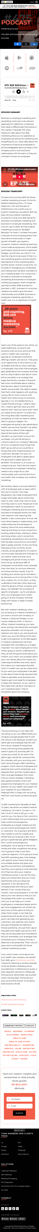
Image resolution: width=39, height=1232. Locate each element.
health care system (20, 1042)
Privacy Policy (31, 1228)
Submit (19, 1113)
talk (34, 1055)
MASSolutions (22, 1226)
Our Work (4, 1190)
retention (9, 1052)
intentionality (13, 1045)
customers (13, 1035)
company (30, 1031)
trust (16, 1059)
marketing (29, 1045)
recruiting (29, 1049)
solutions (22, 1052)
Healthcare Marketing (8, 1171)
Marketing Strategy (13, 1026)
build (8, 1031)
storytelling (11, 1055)
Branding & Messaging (9, 1178)
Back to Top (18, 1130)
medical (10, 1049)
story (33, 1052)
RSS (22, 1219)
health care (20, 1038)
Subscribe (32, 7)
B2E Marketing (6, 1175)
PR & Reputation (7, 1182)
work (25, 1059)
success (24, 1055)
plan (18, 1049)
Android (14, 1219)
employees (27, 1035)
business (18, 1031)
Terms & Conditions (18, 1228)
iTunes (6, 1219)
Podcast (30, 1026)
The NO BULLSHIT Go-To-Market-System (15, 1186)
